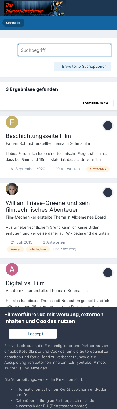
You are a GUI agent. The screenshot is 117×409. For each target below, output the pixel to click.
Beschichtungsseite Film (38, 136)
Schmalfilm (80, 143)
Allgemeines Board (89, 217)
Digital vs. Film (25, 283)
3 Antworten (53, 242)
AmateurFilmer (19, 290)
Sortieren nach (95, 103)
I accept (34, 333)
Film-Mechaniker (21, 217)
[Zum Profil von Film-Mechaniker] (12, 189)
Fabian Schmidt (20, 143)
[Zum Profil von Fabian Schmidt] (12, 122)
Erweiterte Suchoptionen (84, 66)
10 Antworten (67, 169)
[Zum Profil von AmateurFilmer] (12, 269)
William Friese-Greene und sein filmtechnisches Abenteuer (48, 206)
